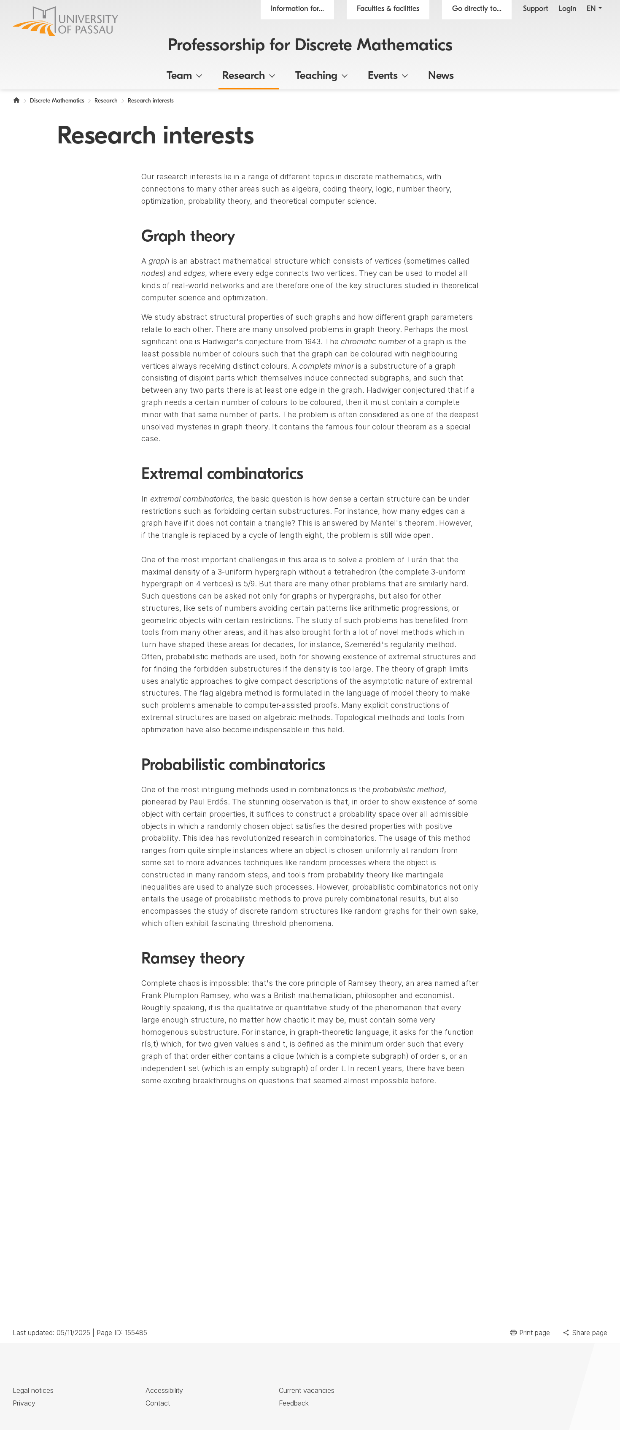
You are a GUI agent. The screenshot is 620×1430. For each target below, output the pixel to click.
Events (383, 76)
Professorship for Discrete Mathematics (310, 46)
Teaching (316, 76)
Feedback (294, 1403)
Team (179, 76)
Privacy (24, 1403)
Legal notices (33, 1390)
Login (567, 9)
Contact (158, 1403)
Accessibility (164, 1390)
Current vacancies (306, 1390)
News (441, 76)
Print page (534, 1332)
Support (535, 9)
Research (243, 76)
